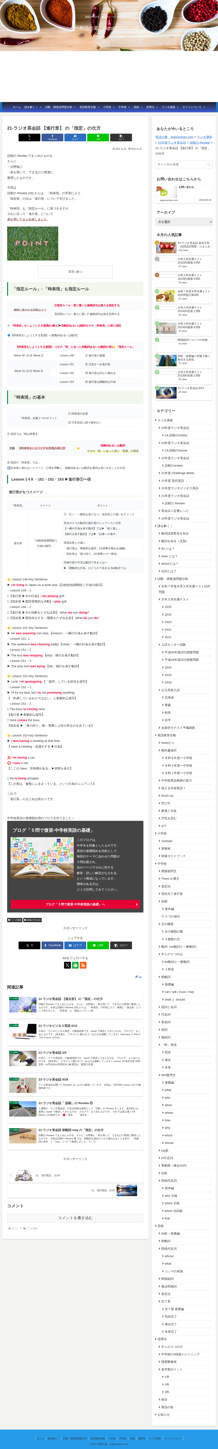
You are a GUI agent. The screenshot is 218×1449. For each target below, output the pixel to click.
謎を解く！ (31, 107)
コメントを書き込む (75, 1218)
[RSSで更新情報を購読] (83, 965)
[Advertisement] (109, 76)
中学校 (122, 107)
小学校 (107, 107)
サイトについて (191, 107)
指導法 (150, 107)
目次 (71, 271)
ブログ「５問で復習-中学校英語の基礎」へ (75, 904)
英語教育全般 (88, 107)
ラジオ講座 (168, 107)
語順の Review (34, 920)
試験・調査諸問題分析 (58, 107)
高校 (136, 107)
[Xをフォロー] (67, 965)
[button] (121, 137)
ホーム (17, 107)
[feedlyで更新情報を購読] (75, 965)
